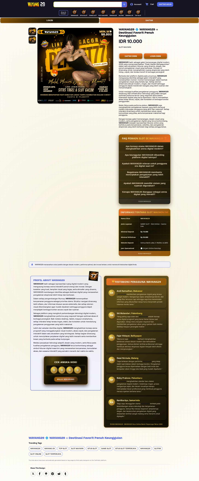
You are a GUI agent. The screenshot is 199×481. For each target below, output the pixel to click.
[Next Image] (111, 66)
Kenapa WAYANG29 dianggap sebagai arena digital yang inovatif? (144, 193)
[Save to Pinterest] (52, 474)
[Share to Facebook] (39, 474)
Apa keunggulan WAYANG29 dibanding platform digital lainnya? (144, 156)
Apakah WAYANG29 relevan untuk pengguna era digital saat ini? (144, 164)
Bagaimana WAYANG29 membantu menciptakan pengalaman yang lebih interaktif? (144, 174)
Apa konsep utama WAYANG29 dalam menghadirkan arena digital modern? (144, 147)
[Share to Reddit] (59, 474)
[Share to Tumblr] (65, 474)
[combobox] (88, 4)
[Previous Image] (39, 66)
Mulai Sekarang (65, 379)
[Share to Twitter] (33, 474)
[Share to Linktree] (46, 474)
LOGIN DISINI (155, 56)
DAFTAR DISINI (131, 56)
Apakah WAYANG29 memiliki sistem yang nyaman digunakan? (144, 184)
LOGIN (50, 20)
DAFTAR (149, 20)
